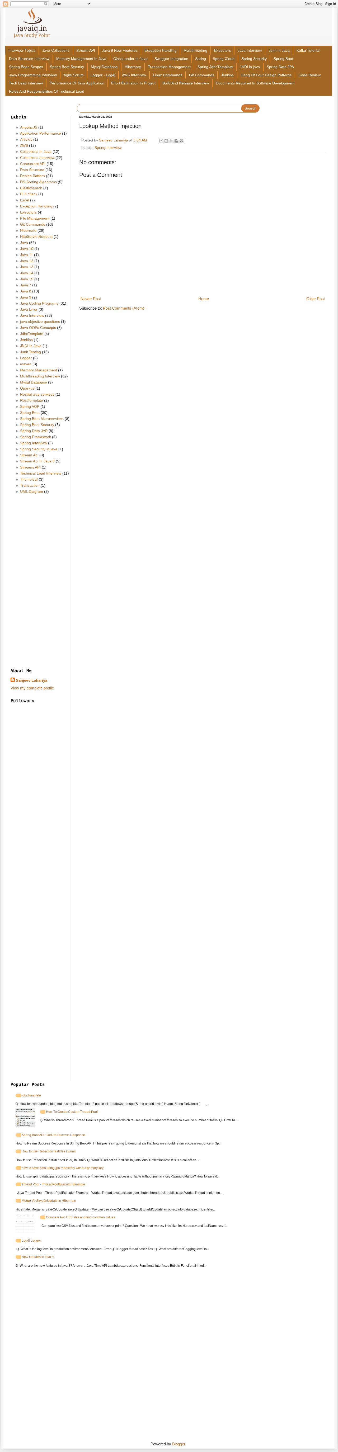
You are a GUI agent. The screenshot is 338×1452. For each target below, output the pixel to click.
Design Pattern (32, 176)
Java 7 (25, 285)
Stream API (85, 51)
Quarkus (27, 388)
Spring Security (254, 59)
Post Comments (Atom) (123, 308)
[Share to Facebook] (176, 140)
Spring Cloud (223, 59)
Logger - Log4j (103, 75)
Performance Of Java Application (77, 83)
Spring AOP (29, 406)
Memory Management (38, 370)
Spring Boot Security (67, 67)
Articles (26, 139)
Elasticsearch (31, 188)
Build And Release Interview (185, 83)
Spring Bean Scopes (26, 67)
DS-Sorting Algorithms (38, 182)
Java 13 (26, 267)
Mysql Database (104, 67)
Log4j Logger (31, 1240)
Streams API (30, 467)
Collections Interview (37, 157)
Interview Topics (21, 51)
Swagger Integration (171, 59)
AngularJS (28, 127)
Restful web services (37, 394)
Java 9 (25, 297)
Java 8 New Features (120, 51)
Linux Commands (167, 75)
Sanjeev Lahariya (31, 680)
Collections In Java (35, 151)
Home (203, 298)
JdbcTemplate (31, 334)
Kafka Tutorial (308, 51)
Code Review (309, 75)
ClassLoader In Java (130, 59)
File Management (34, 218)
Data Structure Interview (29, 59)
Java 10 (26, 249)
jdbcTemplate (31, 1095)
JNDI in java (250, 67)
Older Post (315, 298)
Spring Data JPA (280, 67)
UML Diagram (31, 491)
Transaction (30, 485)
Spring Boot (283, 59)
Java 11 (26, 255)
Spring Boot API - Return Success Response (53, 1135)
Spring (200, 59)
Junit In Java (279, 51)
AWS (24, 145)
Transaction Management (169, 67)
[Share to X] (171, 140)
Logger (26, 358)
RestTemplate (31, 400)
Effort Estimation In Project (133, 83)
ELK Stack (28, 194)
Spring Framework (35, 437)
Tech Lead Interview (26, 83)
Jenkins (227, 75)
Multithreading (195, 51)
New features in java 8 (38, 1257)
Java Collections (55, 51)
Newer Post (91, 298)
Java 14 (26, 273)
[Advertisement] (41, 581)
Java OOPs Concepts (38, 327)
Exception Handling (160, 51)
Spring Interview (108, 148)
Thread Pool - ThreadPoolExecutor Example (53, 1184)
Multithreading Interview (40, 376)
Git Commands (201, 75)
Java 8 (25, 291)
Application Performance (40, 133)
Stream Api (29, 455)
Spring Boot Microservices (42, 419)
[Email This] (161, 140)
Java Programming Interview (33, 75)
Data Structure (32, 170)
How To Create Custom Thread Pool (72, 1112)
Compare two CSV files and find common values (80, 1217)
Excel (24, 200)
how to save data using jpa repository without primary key (63, 1168)
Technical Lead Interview (40, 473)
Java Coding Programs (39, 303)
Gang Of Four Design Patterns (266, 75)
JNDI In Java (30, 346)
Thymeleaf (29, 479)
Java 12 (26, 261)
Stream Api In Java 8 (37, 461)
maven (25, 364)
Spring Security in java (38, 449)
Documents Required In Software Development (255, 83)
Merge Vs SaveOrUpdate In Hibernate (49, 1201)
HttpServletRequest (36, 236)
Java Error (28, 309)
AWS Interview (134, 75)
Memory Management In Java (81, 59)
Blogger (178, 1444)
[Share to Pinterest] (181, 140)
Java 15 (26, 279)
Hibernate (133, 67)
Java (24, 242)
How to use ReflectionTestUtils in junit (49, 1151)
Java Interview (250, 51)
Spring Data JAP (34, 431)
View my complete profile (32, 688)
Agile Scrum (74, 75)
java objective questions (40, 321)
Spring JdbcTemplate (215, 67)
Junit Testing (30, 352)
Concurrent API (32, 164)
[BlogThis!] (166, 140)
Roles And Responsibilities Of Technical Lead (46, 91)
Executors (222, 51)
